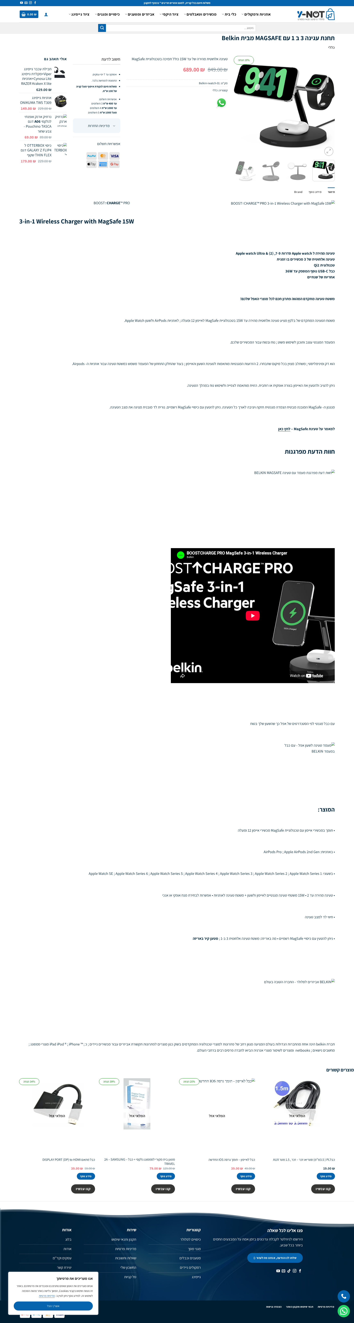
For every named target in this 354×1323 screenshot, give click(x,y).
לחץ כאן (284, 428)
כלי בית (230, 14)
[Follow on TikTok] (289, 1271)
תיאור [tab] (331, 192)
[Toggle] (114, 126)
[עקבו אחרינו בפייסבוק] (35, 3)
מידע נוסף (326, 1176)
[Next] (238, 106)
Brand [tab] (298, 192)
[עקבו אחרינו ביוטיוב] (21, 3)
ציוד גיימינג (80, 14)
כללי (331, 47)
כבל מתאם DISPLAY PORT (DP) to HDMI (68, 1159)
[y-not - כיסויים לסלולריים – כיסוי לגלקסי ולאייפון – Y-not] (316, 14)
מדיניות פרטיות (47, 1296)
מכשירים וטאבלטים (202, 14)
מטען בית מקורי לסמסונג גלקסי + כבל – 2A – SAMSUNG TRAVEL (139, 1161)
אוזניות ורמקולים (257, 14)
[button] (46, 14)
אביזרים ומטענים (141, 14)
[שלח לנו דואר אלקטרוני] (26, 3)
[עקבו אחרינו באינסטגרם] (30, 3)
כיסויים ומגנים (109, 14)
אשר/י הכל (53, 1306)
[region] (53, 1293)
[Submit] (102, 28)
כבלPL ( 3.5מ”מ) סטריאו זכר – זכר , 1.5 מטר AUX (304, 1159)
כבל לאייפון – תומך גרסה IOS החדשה (232, 1159)
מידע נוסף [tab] (315, 192)
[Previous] (327, 106)
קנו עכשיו (323, 1188)
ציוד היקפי (170, 14)
